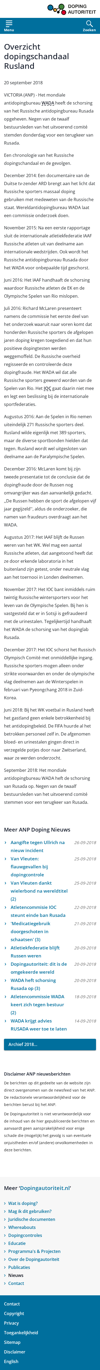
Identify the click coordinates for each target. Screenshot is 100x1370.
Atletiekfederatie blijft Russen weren (35, 952)
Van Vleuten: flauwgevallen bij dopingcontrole (29, 867)
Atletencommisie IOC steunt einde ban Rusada (38, 911)
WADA (48, 103)
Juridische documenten (31, 1219)
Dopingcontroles (25, 1235)
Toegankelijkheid (21, 1333)
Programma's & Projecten (34, 1251)
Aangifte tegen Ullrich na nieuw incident (38, 846)
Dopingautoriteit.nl (45, 1188)
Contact (16, 1283)
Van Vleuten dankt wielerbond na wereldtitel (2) (39, 891)
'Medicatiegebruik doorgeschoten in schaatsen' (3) (30, 931)
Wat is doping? (23, 1203)
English (11, 1361)
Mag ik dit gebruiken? (29, 1211)
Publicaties (19, 1267)
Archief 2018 (21, 1044)
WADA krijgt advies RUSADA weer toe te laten (39, 1025)
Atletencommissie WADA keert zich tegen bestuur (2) (37, 1004)
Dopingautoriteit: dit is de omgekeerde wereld (39, 968)
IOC (47, 388)
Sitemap (12, 1342)
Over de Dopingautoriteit (33, 1259)
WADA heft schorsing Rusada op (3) (33, 984)
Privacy (11, 1323)
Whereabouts (22, 1227)
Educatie (17, 1243)
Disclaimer (14, 1352)
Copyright (14, 1313)
